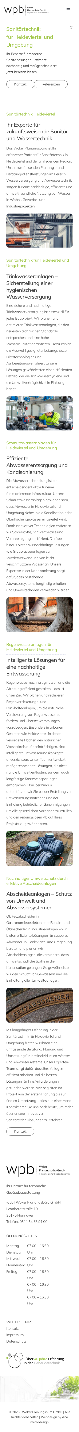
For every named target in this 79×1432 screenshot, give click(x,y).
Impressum (15, 1334)
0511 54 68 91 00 (33, 1221)
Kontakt (12, 1328)
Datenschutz (16, 1341)
